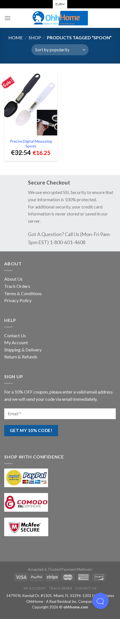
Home (15, 37)
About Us (13, 278)
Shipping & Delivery (23, 349)
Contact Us (15, 335)
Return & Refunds (20, 356)
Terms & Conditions (23, 293)
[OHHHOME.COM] (60, 18)
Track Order (60, 588)
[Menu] (7, 18)
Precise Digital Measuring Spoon (31, 144)
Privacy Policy (18, 300)
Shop (35, 37)
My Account (16, 342)
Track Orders (17, 286)
